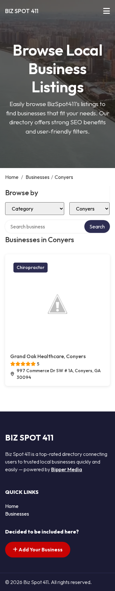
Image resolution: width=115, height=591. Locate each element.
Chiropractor (30, 267)
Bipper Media (66, 469)
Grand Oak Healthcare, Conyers (48, 356)
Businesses (38, 177)
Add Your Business (40, 549)
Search (97, 226)
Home (12, 177)
